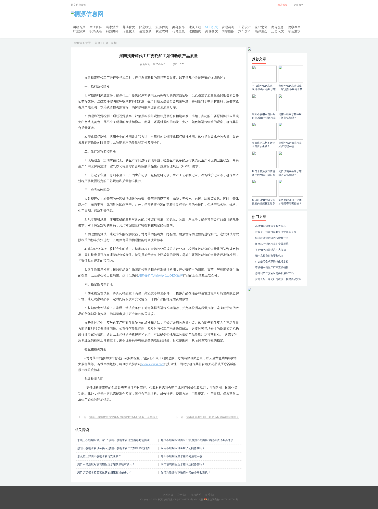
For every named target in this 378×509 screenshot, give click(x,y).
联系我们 (210, 494)
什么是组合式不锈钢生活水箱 (271, 261)
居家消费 (112, 27)
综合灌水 (294, 31)
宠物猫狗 (195, 31)
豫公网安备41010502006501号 (222, 499)
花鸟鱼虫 (178, 31)
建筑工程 (195, 27)
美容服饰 (178, 27)
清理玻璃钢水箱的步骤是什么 (271, 237)
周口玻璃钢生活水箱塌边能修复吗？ (183, 464)
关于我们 (182, 494)
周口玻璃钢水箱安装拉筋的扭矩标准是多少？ (104, 472)
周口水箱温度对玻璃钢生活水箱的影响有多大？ (106, 464)
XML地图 (199, 499)
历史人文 (277, 31)
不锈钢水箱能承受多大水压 (270, 226)
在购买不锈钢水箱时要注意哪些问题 (275, 231)
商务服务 (277, 27)
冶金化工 (128, 31)
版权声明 (196, 494)
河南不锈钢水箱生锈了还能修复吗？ (183, 448)
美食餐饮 (211, 31)
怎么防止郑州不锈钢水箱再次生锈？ (99, 456)
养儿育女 (128, 27)
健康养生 (294, 27)
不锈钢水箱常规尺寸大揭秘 (270, 249)
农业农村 (162, 31)
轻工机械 (211, 27)
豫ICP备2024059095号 (181, 499)
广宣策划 (79, 31)
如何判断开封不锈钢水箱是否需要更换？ (185, 472)
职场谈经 (95, 31)
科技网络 (112, 31)
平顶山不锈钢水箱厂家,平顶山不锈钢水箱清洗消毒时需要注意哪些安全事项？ (113, 441)
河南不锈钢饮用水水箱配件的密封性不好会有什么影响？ (123, 417)
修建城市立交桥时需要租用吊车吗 (274, 273)
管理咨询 (228, 27)
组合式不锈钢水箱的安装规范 (271, 243)
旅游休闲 (162, 27)
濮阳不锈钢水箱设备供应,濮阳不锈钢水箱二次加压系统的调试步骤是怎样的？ (113, 450)
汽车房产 (244, 31)
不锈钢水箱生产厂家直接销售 (271, 267)
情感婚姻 (228, 31)
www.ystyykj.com (152, 364)
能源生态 (261, 31)
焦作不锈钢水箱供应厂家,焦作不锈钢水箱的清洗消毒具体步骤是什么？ (197, 441)
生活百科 (95, 27)
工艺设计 (244, 27)
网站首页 (79, 27)
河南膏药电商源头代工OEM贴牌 (160, 275)
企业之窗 (261, 27)
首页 (97, 43)
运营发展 (145, 31)
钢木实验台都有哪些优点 (269, 255)
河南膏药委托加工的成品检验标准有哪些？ (212, 417)
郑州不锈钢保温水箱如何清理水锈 (181, 456)
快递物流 (145, 27)
